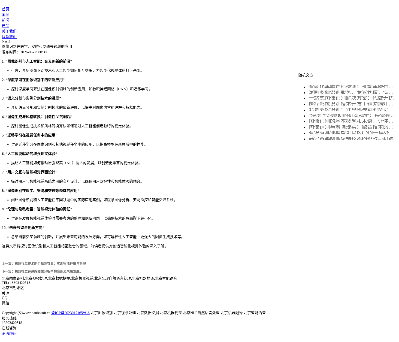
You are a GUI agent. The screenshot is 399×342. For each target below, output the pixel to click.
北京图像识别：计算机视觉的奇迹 (348, 109)
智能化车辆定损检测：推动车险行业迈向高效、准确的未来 (352, 86)
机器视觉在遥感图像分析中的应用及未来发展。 (42, 271)
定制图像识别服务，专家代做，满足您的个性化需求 (352, 92)
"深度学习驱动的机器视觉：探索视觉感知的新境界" (352, 115)
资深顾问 (9, 334)
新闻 (5, 20)
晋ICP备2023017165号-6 (70, 313)
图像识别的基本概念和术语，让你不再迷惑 (352, 121)
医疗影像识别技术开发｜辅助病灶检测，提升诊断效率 (352, 104)
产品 (5, 26)
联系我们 (9, 37)
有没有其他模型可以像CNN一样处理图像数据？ (352, 132)
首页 (5, 9)
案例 (5, 15)
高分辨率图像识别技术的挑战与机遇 (351, 138)
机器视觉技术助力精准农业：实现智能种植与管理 (44, 263)
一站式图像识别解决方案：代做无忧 (351, 98)
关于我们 (9, 31)
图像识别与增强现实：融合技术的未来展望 (352, 127)
